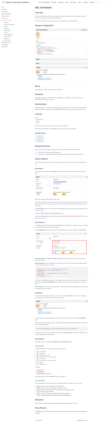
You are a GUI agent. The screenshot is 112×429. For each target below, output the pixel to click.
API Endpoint (5, 44)
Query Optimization (6, 13)
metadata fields (57, 403)
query (54, 89)
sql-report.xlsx (40, 139)
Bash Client (4, 18)
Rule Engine (73, 2)
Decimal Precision (8, 34)
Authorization (7, 30)
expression (76, 97)
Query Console (5, 16)
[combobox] (103, 2)
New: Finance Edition (44, 2)
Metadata (6, 38)
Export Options (7, 36)
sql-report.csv (39, 136)
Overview (6, 22)
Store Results (7, 40)
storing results (63, 411)
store (47, 20)
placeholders (63, 208)
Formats (6, 32)
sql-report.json (40, 137)
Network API (61, 2)
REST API (54, 2)
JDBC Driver (5, 46)
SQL (67, 2)
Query (5, 26)
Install (79, 2)
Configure (85, 2)
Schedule (6, 28)
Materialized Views (6, 42)
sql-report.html (40, 141)
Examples (4, 9)
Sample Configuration (9, 24)
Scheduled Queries (7, 20)
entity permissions (73, 109)
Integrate (92, 2)
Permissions (4, 11)
